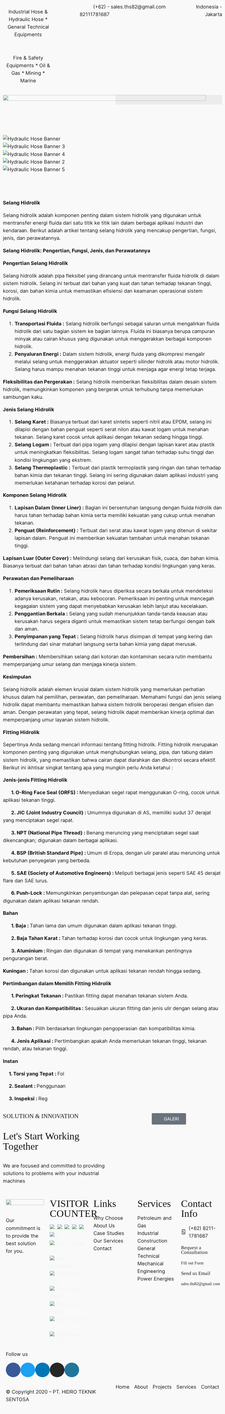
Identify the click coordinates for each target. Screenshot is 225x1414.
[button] (168, 100)
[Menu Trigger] (220, 3)
